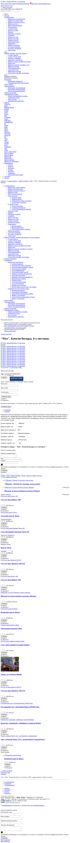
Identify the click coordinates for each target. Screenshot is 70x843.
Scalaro (6, 142)
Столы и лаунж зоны (14, 56)
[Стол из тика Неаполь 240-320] (11, 560)
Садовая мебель (9, 17)
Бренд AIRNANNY (10, 152)
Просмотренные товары (15, 174)
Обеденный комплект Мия (11, 628)
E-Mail (3, 460)
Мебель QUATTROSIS (11, 161)
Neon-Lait (7, 135)
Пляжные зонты (17, 199)
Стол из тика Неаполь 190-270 (13, 691)
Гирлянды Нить (16, 280)
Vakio (6, 150)
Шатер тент (11, 63)
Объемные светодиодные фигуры (22, 277)
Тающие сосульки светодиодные (22, 274)
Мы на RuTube (5, 841)
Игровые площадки (10, 76)
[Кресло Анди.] (6, 544)
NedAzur (7, 132)
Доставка (7, 176)
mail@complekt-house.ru (13, 802)
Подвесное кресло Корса (10, 612)
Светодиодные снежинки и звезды (22, 267)
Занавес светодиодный (19, 285)
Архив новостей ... (6, 334)
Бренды (6, 102)
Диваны (10, 32)
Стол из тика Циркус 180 (11, 500)
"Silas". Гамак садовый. (13, 475)
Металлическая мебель (15, 25)
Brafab (6, 111)
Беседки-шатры (16, 226)
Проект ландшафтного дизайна (17, 96)
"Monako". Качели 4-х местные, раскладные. (22, 484)
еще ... (6, 52)
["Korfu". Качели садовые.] (39, 475)
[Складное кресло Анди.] (9, 512)
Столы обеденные (17, 206)
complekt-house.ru (7, 805)
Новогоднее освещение (15, 81)
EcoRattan (7, 117)
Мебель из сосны (13, 38)
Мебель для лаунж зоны (15, 20)
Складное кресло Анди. (10, 516)
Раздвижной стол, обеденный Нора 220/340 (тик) (20, 707)
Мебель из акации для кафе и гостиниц (20, 249)
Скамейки (11, 35)
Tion (5, 148)
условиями (39, 467)
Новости (10, 166)
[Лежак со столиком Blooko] (10, 671)
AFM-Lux (7, 104)
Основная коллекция (18, 290)
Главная (10, 165)
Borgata (6, 109)
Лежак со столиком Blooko (11, 674)
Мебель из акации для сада (16, 22)
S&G (5, 140)
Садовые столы (13, 29)
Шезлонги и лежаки (14, 34)
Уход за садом (12, 99)
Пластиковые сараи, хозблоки (21, 229)
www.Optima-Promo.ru (37, 805)
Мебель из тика (13, 24)
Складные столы (13, 70)
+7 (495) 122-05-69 (6, 7)
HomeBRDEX (8, 122)
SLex (5, 145)
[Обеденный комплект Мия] (10, 625)
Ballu (5, 106)
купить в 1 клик (16, 378)
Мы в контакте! (5, 840)
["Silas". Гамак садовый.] (3, 475)
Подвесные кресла (14, 42)
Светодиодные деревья (19, 269)
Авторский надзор (14, 97)
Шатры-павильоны (18, 227)
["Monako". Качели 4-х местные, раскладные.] (18, 480)
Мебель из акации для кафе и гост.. (19, 65)
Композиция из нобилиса (16, 101)
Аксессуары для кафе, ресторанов (18, 73)
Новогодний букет (10, 331)
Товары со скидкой (10, 93)
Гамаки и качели (13, 40)
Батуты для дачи (13, 37)
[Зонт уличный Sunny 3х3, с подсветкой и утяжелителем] (19, 736)
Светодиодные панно (18, 275)
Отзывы (10, 170)
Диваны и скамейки (14, 58)
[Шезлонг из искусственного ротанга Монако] (19, 487)
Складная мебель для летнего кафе (15, 328)
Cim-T (6, 112)
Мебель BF (7, 156)
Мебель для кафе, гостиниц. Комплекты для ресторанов (22, 237)
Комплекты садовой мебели (16, 19)
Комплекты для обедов (15, 60)
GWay (6, 119)
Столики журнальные (18, 207)
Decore (6, 114)
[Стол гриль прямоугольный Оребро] (12, 641)
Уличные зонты (16, 197)
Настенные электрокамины (16, 89)
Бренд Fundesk (8, 153)
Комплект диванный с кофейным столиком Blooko (21, 723)
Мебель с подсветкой (18, 295)
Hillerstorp (7, 120)
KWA (6, 129)
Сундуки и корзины (14, 47)
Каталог (6, 15)
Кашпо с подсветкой (18, 298)
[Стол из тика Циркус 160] (9, 576)
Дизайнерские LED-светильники (18, 83)
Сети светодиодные (18, 283)
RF (5, 137)
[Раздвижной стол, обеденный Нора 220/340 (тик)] (17, 703)
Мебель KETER (9, 160)
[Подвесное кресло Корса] (9, 609)
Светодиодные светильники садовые (23, 297)
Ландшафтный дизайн (11, 94)
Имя (2, 458)
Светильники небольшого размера (22, 293)
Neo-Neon (7, 133)
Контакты (11, 168)
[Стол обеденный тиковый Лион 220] (13, 528)
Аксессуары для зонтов (19, 202)
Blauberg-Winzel (9, 107)
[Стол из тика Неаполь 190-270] (11, 687)
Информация (8, 163)
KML (6, 127)
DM (5, 115)
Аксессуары (11, 50)
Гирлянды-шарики (17, 264)
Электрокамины (9, 86)
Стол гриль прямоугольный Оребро (15, 645)
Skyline (6, 143)
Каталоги (11, 171)
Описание (7, 410)
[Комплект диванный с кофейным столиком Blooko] (17, 719)
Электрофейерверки (18, 270)
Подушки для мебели (14, 48)
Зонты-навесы (12, 27)
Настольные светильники (20, 292)
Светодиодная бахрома (19, 282)
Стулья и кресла (13, 55)
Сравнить (4, 398)
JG (5, 124)
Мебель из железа (13, 66)
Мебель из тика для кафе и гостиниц (19, 61)
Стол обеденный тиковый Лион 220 (15, 532)
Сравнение (11, 173)
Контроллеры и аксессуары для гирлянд (24, 287)
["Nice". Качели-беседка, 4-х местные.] (35, 343)
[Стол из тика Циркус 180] (9, 496)
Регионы (3, 774)
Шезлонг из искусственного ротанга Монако (22, 491)
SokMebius (7, 147)
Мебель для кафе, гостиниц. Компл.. (15, 53)
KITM (6, 125)
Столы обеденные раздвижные (21, 209)
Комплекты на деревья (19, 278)
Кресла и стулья (13, 30)
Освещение (7, 79)
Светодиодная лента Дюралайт (21, 265)
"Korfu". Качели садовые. (29, 475)
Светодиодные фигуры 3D (20, 272)
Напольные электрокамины (16, 88)
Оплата (6, 178)
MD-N (6, 130)
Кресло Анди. (6, 548)
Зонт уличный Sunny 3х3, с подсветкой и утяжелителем (23, 739)
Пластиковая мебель (14, 68)
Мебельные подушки (14, 71)
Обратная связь (5, 772)
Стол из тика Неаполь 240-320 (13, 564)
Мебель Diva (8, 158)
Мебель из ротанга (14, 45)
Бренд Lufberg (8, 155)
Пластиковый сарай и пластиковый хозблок (18, 324)
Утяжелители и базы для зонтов (21, 201)
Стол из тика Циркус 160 (11, 580)
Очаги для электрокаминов (16, 91)
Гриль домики (8, 84)
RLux (6, 138)
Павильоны (11, 43)
